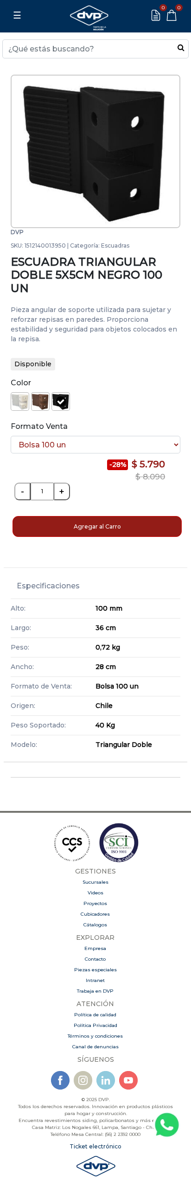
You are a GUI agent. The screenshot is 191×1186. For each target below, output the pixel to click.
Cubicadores (95, 914)
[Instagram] (83, 1080)
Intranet (95, 980)
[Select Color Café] (40, 401)
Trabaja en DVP (95, 991)
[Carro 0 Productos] (171, 15)
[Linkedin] (105, 1080)
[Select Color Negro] (60, 401)
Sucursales (95, 882)
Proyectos (95, 903)
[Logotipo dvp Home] (89, 15)
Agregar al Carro (97, 526)
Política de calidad (95, 1015)
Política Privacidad (95, 1025)
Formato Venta (39, 426)
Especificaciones (48, 585)
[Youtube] (128, 1080)
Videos (95, 893)
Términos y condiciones (95, 1036)
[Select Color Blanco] (20, 401)
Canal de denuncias (95, 1047)
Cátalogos (95, 925)
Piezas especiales (95, 970)
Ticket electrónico (95, 1146)
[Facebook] (60, 1080)
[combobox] (95, 48)
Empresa (95, 948)
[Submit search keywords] (181, 47)
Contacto (95, 959)
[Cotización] (155, 15)
